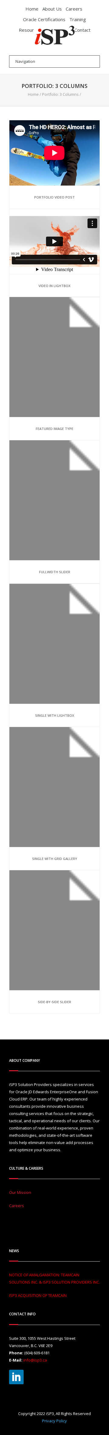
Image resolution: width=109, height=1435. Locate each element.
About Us (52, 9)
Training (77, 19)
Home (31, 9)
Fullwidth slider (54, 572)
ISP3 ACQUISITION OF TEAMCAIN (38, 1295)
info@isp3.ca (35, 1360)
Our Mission (20, 1192)
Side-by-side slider (54, 1002)
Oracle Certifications (44, 19)
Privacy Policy (54, 1421)
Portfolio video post (54, 197)
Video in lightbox (54, 285)
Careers (74, 9)
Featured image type (54, 428)
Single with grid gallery (54, 858)
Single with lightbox (54, 715)
